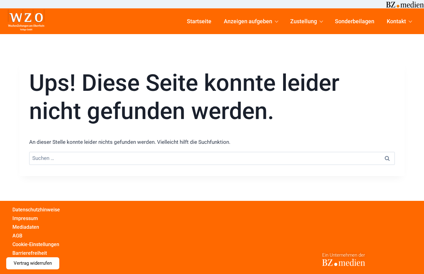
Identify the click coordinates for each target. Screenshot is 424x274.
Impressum (25, 218)
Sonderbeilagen (354, 21)
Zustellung (303, 21)
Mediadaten (25, 227)
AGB (17, 236)
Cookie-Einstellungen (35, 244)
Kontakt (396, 21)
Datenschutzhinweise (36, 210)
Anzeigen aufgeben (248, 21)
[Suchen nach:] (212, 158)
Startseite (199, 21)
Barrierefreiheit (29, 253)
